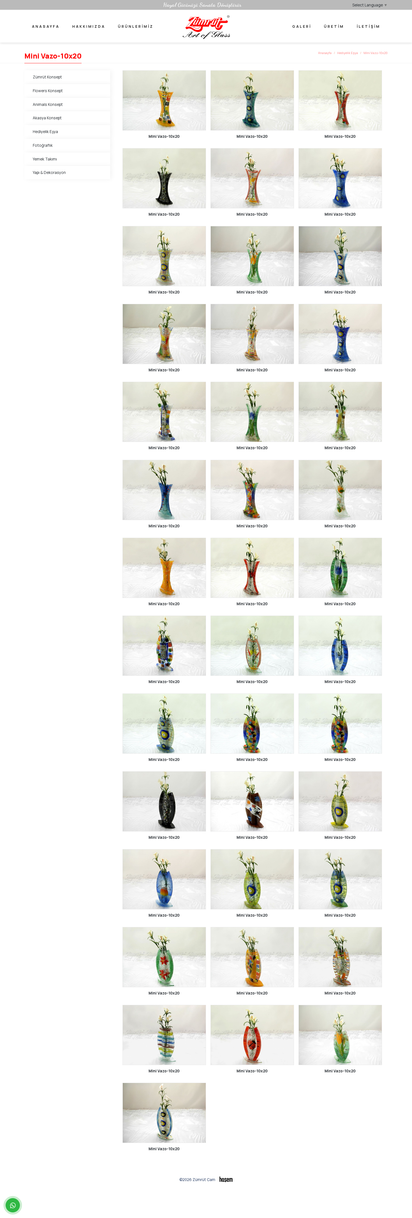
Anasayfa (46, 26)
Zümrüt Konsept (47, 77)
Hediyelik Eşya (347, 53)
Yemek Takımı (45, 159)
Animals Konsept (48, 104)
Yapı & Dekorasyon (49, 172)
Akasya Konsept (47, 117)
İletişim (368, 26)
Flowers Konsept (48, 90)
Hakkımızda (88, 26)
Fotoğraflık (43, 145)
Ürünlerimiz (136, 26)
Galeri (301, 26)
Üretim (334, 26)
